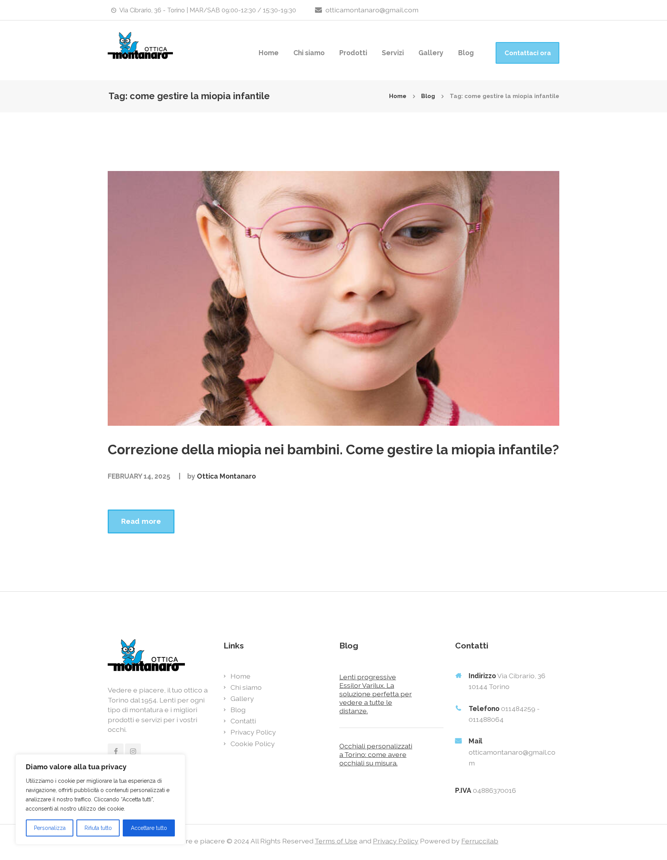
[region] (100, 799)
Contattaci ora (527, 53)
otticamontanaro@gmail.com (371, 10)
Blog (466, 53)
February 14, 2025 (139, 476)
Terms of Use (336, 841)
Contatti (243, 721)
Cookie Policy (252, 744)
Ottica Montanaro (226, 476)
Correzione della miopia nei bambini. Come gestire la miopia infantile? (333, 449)
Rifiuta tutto (98, 828)
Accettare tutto (149, 828)
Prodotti (353, 53)
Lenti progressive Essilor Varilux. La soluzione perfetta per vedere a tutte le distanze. (375, 694)
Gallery (431, 53)
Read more (141, 521)
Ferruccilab (479, 841)
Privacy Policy (253, 732)
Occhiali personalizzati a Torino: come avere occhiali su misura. (375, 754)
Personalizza (50, 828)
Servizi (393, 53)
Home (269, 53)
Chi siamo (309, 53)
